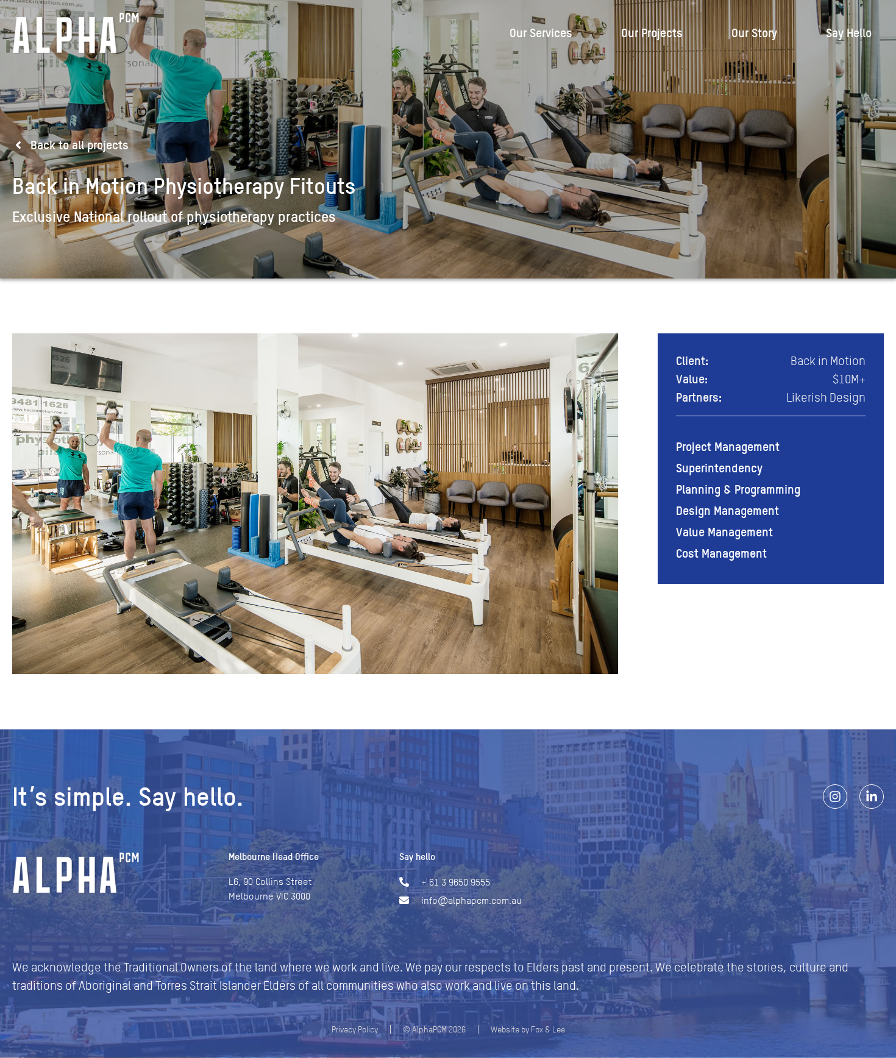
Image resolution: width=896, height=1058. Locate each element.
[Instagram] (835, 796)
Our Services (541, 33)
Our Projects (652, 33)
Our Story (754, 33)
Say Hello (849, 33)
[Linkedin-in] (871, 796)
